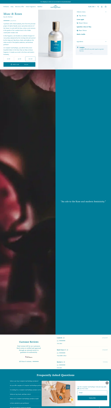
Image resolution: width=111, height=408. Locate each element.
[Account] (102, 7)
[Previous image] (41, 39)
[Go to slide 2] (91, 53)
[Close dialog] (107, 382)
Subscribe (92, 398)
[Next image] (70, 39)
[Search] (98, 7)
